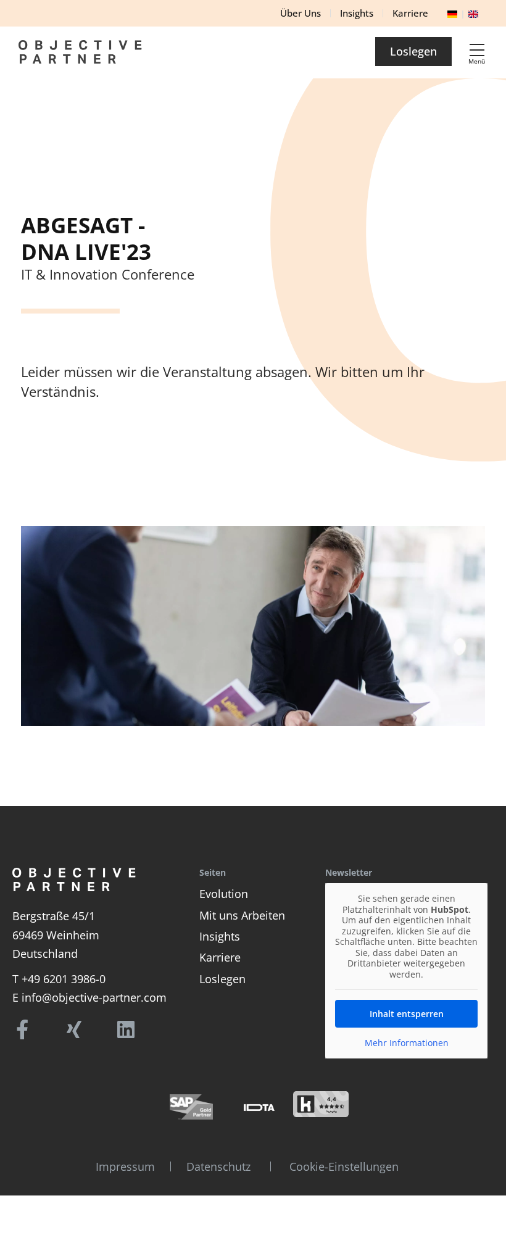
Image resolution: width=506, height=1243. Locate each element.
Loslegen (222, 978)
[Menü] (477, 50)
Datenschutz (218, 1166)
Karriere (220, 957)
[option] (477, 12)
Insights (219, 936)
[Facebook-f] (22, 1029)
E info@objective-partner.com (89, 997)
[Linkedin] (126, 1029)
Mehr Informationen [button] (407, 1043)
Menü (476, 61)
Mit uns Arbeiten (242, 915)
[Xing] (74, 1029)
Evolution (223, 893)
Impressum (125, 1166)
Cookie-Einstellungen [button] (344, 1166)
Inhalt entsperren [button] (407, 1014)
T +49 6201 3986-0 (59, 978)
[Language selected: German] (466, 11)
